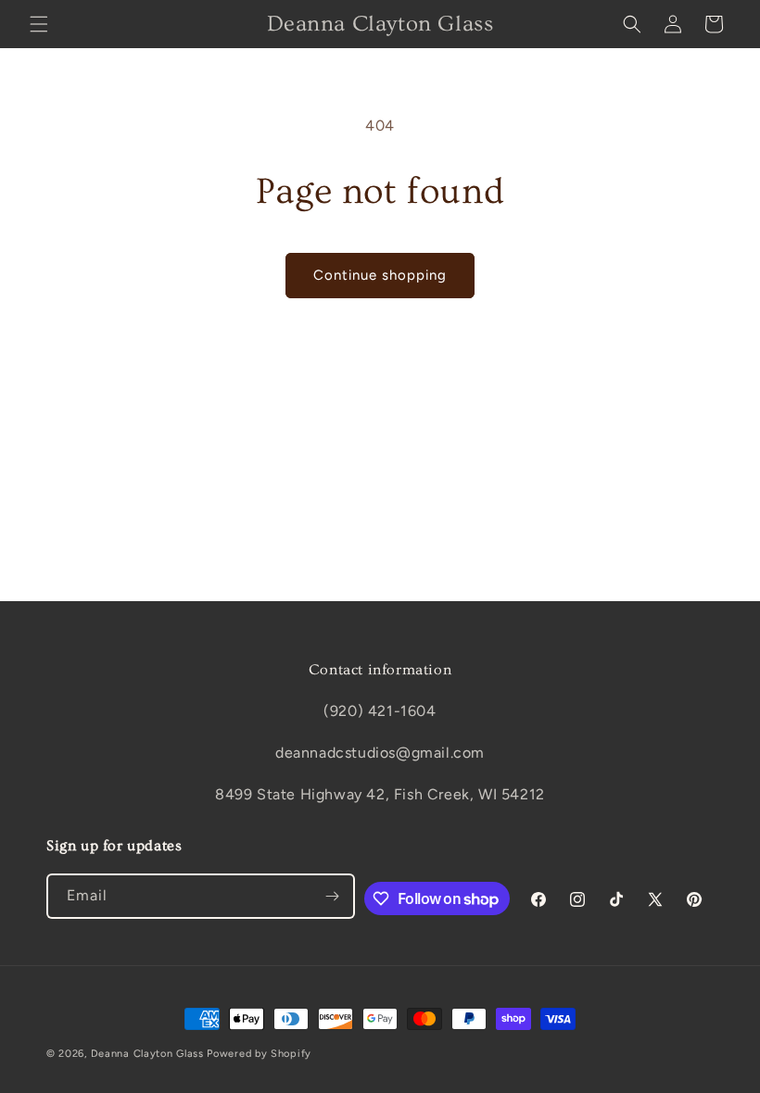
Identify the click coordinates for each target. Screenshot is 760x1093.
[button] (39, 24)
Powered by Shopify (259, 1054)
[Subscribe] (332, 896)
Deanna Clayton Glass (147, 1054)
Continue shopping (380, 275)
